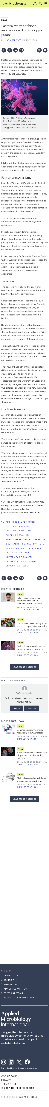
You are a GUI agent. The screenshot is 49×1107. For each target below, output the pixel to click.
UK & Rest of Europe (18, 552)
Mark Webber (13, 539)
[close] (26, 48)
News (4, 20)
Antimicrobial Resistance (21, 522)
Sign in (12, 44)
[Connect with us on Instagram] (3, 1062)
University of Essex (17, 566)
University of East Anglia (21, 561)
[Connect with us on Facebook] (27, 1061)
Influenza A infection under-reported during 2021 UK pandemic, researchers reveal (29, 600)
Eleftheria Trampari (17, 535)
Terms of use (9, 1084)
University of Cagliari (19, 557)
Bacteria (11, 526)
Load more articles (24, 667)
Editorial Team (13, 993)
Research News (15, 548)
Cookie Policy (10, 1076)
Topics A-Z (10, 980)
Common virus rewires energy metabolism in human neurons (30, 731)
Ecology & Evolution (18, 530)
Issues (7, 971)
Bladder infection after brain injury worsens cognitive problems (31, 779)
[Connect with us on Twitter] (19, 1062)
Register (32, 708)
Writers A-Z (11, 984)
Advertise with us (15, 988)
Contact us (11, 975)
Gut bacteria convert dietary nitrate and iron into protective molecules (32, 624)
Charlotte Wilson (27, 632)
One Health (12, 544)
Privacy (6, 1080)
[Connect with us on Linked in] (11, 1062)
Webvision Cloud (28, 1097)
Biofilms (24, 526)
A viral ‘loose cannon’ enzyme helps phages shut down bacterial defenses (32, 755)
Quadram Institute (33, 544)
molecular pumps (34, 539)
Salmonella (34, 548)
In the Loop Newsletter (19, 997)
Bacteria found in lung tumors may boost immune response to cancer (32, 647)
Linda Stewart (13, 40)
